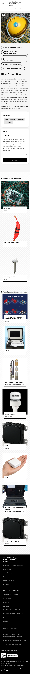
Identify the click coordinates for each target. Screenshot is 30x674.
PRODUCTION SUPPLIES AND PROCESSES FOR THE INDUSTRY (12, 635)
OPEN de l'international (10, 573)
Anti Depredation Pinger (11, 242)
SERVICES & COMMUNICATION (12, 644)
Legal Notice (4, 665)
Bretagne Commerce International (13, 565)
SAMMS (7, 350)
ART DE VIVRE (7, 598)
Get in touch (15, 160)
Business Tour (7, 569)
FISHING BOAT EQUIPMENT (12, 64)
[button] (3, 3)
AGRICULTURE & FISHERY (10, 595)
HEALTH (5, 621)
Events (5, 576)
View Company (22, 154)
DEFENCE (6, 606)
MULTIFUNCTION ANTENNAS (14, 382)
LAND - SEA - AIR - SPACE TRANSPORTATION (11, 52)
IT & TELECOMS (7, 625)
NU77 (6, 446)
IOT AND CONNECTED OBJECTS (13, 68)
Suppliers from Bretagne (12, 661)
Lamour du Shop (5, 663)
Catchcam (7, 208)
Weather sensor (10, 414)
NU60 (6, 477)
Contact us (6, 584)
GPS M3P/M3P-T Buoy (11, 277)
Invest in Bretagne (8, 580)
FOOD (5, 617)
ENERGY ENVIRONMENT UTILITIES (13, 613)
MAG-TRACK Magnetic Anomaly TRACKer (15, 508)
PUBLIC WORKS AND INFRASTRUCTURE (14, 640)
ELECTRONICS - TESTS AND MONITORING (12, 59)
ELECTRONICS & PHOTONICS (13, 47)
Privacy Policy (21, 665)
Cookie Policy (12, 665)
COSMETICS (6, 602)
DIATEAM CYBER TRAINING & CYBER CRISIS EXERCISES (14, 318)
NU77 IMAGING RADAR (12, 541)
